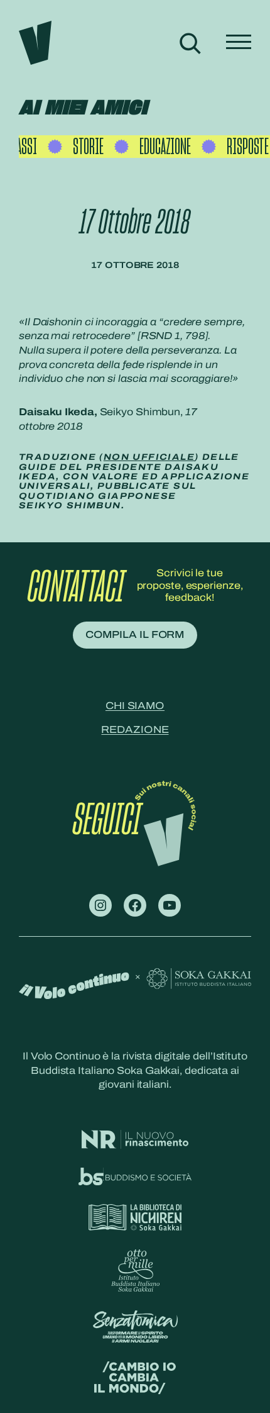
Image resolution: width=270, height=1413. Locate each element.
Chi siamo (135, 705)
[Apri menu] (238, 43)
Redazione (134, 729)
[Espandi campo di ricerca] (190, 43)
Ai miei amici (83, 108)
